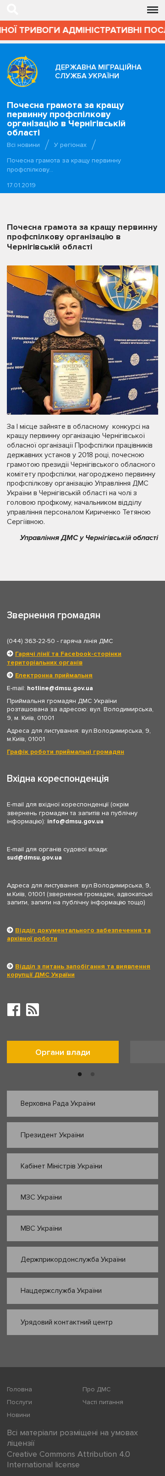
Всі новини (23, 145)
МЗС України (41, 1197)
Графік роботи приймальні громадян (65, 752)
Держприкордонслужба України (73, 1259)
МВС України (41, 1228)
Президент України (52, 1135)
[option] (68, 1054)
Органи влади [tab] (62, 1052)
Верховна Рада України (58, 1103)
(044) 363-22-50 (31, 641)
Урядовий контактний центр (67, 1322)
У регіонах (70, 145)
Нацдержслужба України (61, 1290)
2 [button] (92, 1074)
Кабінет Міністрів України (61, 1166)
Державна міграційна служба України (98, 72)
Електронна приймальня (54, 675)
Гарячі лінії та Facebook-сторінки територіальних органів (64, 658)
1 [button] (79, 1074)
